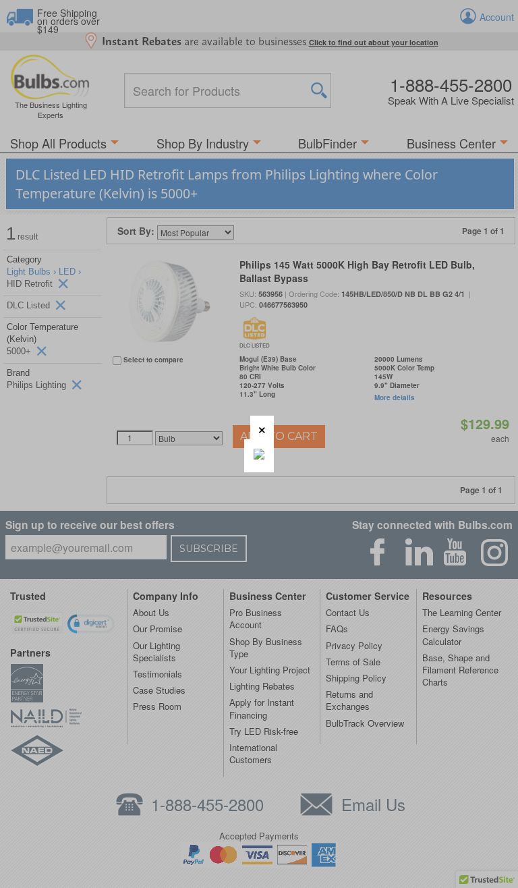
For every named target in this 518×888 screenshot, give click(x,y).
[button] (262, 427)
